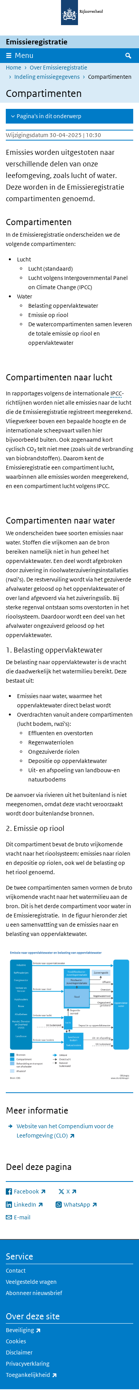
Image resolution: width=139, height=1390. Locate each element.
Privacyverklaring (27, 1363)
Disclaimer (19, 1352)
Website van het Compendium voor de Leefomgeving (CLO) (65, 1130)
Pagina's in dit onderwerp (49, 116)
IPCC (116, 393)
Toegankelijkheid (48, 1374)
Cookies (16, 1341)
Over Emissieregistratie (58, 67)
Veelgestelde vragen (31, 1281)
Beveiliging (40, 1330)
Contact (15, 1270)
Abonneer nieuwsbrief (34, 1293)
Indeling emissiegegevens (47, 76)
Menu (24, 55)
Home (13, 67)
